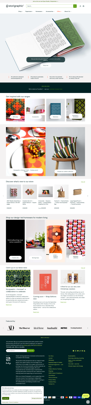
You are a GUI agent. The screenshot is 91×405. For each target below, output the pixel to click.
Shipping (51, 371)
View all (83, 182)
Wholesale (51, 360)
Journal (50, 358)
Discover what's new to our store (19, 181)
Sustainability (71, 356)
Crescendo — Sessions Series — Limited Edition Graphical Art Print (44, 202)
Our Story (51, 356)
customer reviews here (55, 89)
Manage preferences (37, 398)
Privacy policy (5, 402)
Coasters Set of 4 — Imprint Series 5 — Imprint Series (29, 202)
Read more (9, 305)
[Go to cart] (83, 6)
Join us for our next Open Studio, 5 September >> (45, 1)
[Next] (87, 195)
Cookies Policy (7, 394)
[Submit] (75, 6)
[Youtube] (77, 350)
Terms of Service (53, 377)
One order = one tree (73, 364)
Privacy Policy (52, 379)
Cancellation (52, 375)
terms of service (37, 345)
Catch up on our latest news (16, 268)
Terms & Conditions (13, 402)
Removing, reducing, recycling (76, 358)
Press (50, 366)
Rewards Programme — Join (56, 364)
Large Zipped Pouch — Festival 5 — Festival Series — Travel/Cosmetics (77, 202)
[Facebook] (73, 350)
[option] (45, 43)
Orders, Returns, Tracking (55, 369)
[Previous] (3, 195)
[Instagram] (75, 350)
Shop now (45, 65)
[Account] (80, 6)
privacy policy (27, 345)
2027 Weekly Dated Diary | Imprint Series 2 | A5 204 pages (14, 202)
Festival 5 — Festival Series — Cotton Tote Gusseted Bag (61, 202)
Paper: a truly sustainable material (74, 361)
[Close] (43, 387)
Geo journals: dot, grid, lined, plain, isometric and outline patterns (45, 59)
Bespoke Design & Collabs (55, 362)
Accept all (5, 398)
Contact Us (51, 384)
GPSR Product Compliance (55, 373)
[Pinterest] (82, 350)
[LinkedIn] (84, 350)
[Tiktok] (80, 350)
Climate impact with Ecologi (75, 366)
